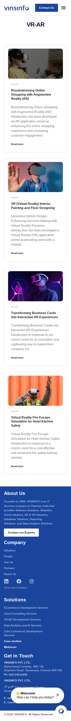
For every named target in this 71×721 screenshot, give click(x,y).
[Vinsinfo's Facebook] (19, 581)
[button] (63, 7)
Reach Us (10, 574)
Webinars (10, 647)
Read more (17, 144)
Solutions (9, 550)
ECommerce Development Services (26, 607)
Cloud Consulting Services (20, 613)
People (8, 556)
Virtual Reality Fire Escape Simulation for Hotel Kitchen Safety (32, 421)
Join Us (8, 562)
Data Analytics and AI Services (23, 625)
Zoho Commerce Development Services (23, 633)
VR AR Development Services (22, 619)
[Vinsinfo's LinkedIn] (6, 581)
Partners (9, 568)
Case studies (12, 641)
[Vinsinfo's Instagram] (31, 581)
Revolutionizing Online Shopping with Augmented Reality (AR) (31, 94)
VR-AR (14, 84)
